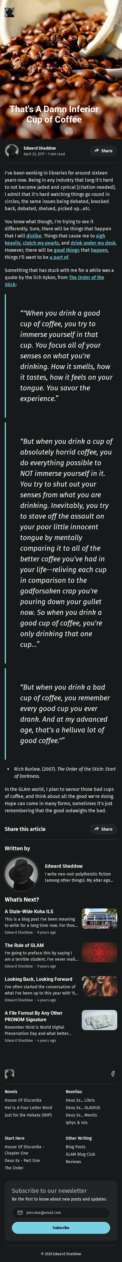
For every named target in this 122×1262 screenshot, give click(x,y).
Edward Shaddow (40, 148)
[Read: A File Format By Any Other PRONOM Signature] (99, 1020)
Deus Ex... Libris (80, 1100)
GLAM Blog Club (80, 1154)
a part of (59, 257)
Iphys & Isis (77, 1122)
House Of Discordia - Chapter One (24, 1150)
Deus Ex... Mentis (81, 1115)
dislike (33, 236)
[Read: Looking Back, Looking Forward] (99, 986)
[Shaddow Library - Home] (9, 12)
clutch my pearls (41, 243)
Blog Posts (76, 1146)
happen (99, 250)
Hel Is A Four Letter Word (28, 1107)
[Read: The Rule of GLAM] (99, 952)
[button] (112, 12)
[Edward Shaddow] (21, 874)
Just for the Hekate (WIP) (28, 1115)
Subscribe (61, 1228)
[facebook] (113, 1074)
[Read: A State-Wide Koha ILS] (99, 918)
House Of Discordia (23, 1100)
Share (107, 150)
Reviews (73, 1161)
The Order (14, 1168)
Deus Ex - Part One (22, 1160)
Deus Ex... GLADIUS (83, 1107)
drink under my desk (93, 243)
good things (67, 250)
